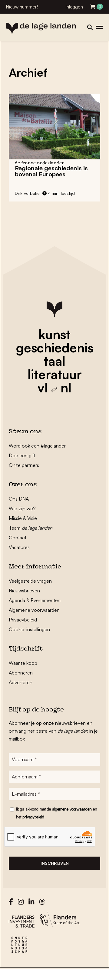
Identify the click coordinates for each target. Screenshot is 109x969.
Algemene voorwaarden (34, 610)
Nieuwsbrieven (24, 591)
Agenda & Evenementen (35, 600)
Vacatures (19, 547)
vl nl (54, 387)
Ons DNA (19, 499)
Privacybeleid (23, 620)
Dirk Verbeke (27, 193)
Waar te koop (23, 663)
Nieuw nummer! (22, 7)
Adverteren (20, 682)
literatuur (55, 374)
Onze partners (24, 465)
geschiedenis (54, 347)
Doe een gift (22, 455)
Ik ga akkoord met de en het (56, 813)
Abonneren (21, 673)
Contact (17, 537)
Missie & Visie (23, 518)
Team (30, 528)
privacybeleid (33, 816)
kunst (54, 334)
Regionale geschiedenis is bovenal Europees (51, 171)
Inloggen (74, 7)
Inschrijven (55, 863)
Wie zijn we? (22, 508)
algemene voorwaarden (72, 809)
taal (54, 361)
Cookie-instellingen (29, 629)
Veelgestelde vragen (30, 581)
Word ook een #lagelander (37, 446)
